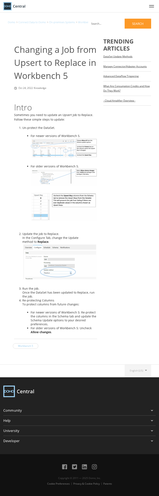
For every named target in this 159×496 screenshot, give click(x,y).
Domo (11, 22)
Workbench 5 (86, 22)
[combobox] (119, 24)
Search (137, 24)
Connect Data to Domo (32, 22)
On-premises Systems (62, 22)
